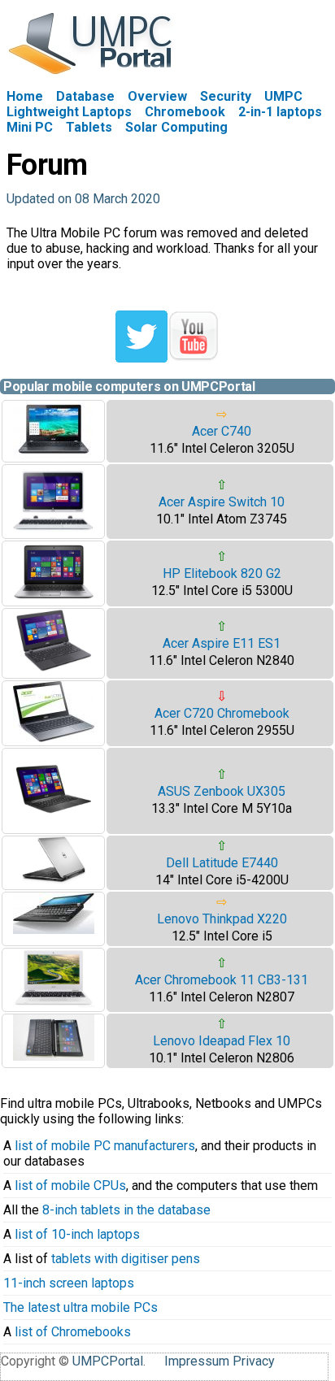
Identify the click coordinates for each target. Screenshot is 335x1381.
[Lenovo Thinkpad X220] (53, 929)
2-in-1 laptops (280, 111)
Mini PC (30, 127)
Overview (157, 96)
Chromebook (185, 111)
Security (225, 96)
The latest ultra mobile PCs (80, 1307)
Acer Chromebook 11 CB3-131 (221, 980)
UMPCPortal (107, 1361)
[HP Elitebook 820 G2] (53, 598)
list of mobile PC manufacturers (105, 1145)
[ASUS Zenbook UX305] (53, 825)
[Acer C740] (53, 454)
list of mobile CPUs (70, 1185)
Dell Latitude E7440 (222, 863)
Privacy (254, 1361)
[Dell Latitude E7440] (53, 880)
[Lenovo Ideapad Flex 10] (53, 1056)
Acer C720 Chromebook (221, 713)
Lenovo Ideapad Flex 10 (221, 1041)
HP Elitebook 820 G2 (222, 573)
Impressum (196, 1361)
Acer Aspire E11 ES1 (222, 643)
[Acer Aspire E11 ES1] (53, 670)
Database (85, 96)
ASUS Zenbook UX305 (221, 791)
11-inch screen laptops (68, 1283)
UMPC (283, 96)
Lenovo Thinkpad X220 (222, 919)
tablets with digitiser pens (125, 1258)
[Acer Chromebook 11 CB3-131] (53, 1003)
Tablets (89, 127)
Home (25, 96)
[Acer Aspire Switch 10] (53, 530)
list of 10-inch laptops (77, 1234)
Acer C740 (221, 431)
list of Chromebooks (73, 1332)
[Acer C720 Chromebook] (53, 737)
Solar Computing (176, 127)
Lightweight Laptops (69, 111)
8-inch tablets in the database (126, 1210)
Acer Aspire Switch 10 (222, 502)
